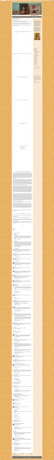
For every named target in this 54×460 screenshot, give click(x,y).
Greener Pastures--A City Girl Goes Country (18, 423)
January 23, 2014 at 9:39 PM (17, 367)
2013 (35, 50)
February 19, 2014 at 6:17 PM (17, 376)
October (36, 54)
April (35, 59)
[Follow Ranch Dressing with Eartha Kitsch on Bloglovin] (37, 66)
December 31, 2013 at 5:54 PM (17, 278)
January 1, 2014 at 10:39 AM (17, 320)
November (36, 53)
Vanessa (15, 253)
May (35, 58)
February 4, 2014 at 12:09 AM (17, 372)
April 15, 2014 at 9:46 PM (16, 387)
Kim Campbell (15, 374)
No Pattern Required (16, 222)
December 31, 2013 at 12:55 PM (17, 251)
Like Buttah (36, 52)
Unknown (15, 442)
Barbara (15, 294)
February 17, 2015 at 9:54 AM (17, 421)
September (36, 55)
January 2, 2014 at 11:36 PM (17, 328)
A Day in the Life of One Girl (17, 393)
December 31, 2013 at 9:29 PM (17, 292)
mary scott (15, 385)
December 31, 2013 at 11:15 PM (17, 304)
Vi (14, 330)
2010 (35, 64)
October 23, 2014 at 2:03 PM (17, 413)
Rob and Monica (16, 248)
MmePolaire (15, 284)
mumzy (15, 322)
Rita (14, 306)
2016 (35, 49)
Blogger (30, 457)
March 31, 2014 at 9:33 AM (17, 383)
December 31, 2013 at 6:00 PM (17, 282)
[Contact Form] (38, 47)
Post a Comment (15, 451)
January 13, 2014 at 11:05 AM (17, 357)
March (35, 60)
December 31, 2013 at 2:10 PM (17, 268)
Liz (14, 402)
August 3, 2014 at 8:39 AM (16, 400)
